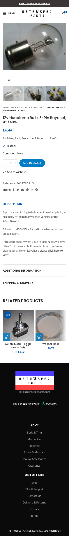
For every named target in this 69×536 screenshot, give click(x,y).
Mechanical (34, 439)
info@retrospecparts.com (34, 391)
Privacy (34, 509)
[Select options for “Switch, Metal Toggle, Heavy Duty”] (6, 337)
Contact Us (34, 495)
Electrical (24, 107)
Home (6, 107)
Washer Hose (50, 344)
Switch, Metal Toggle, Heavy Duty (18, 345)
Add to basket (32, 162)
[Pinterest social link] (27, 189)
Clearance (34, 465)
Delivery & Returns (34, 502)
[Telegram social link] (36, 189)
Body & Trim (34, 432)
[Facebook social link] (13, 189)
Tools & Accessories (34, 459)
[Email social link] (22, 189)
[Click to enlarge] (9, 79)
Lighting (37, 107)
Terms (34, 515)
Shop (14, 107)
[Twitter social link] (17, 189)
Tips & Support (34, 489)
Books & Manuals (34, 452)
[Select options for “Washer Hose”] (39, 337)
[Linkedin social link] (32, 189)
